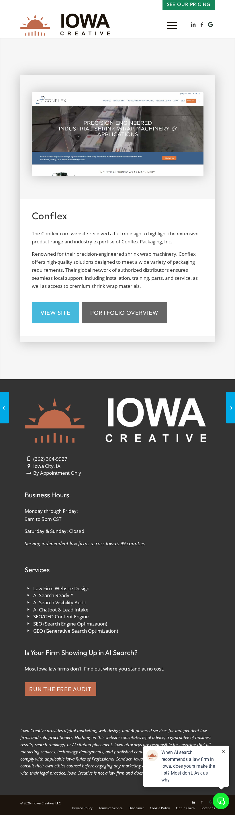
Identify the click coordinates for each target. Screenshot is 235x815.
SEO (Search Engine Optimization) (70, 623)
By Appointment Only (57, 473)
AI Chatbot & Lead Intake (61, 609)
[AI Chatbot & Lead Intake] (28, 609)
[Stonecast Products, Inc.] (4, 407)
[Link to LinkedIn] (193, 24)
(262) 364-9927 (50, 459)
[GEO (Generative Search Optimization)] (28, 631)
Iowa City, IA (46, 466)
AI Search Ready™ (53, 595)
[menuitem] (169, 25)
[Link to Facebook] (202, 24)
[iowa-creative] (65, 25)
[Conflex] (117, 134)
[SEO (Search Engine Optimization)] (28, 624)
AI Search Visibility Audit (59, 602)
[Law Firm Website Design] (28, 588)
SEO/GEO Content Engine (61, 616)
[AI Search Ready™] (28, 595)
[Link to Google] (210, 24)
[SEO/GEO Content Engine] (28, 616)
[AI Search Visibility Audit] (28, 602)
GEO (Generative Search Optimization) (75, 631)
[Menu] (169, 25)
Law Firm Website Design (61, 588)
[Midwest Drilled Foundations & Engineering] (230, 407)
